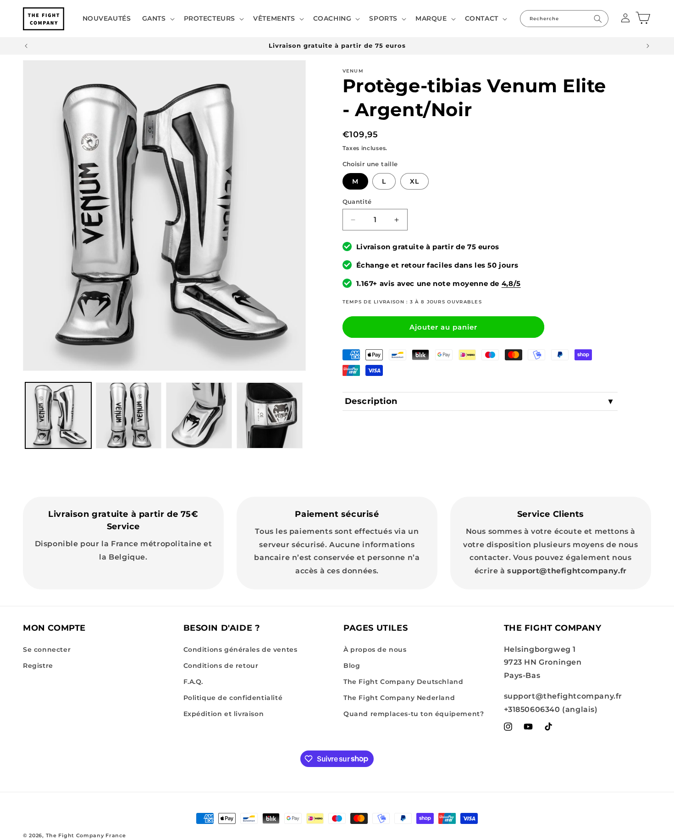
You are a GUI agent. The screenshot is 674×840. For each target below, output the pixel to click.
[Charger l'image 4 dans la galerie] (270, 415)
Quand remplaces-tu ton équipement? (413, 714)
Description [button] (371, 401)
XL (414, 181)
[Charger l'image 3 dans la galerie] (199, 415)
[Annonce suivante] (648, 46)
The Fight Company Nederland (399, 698)
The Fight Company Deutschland (403, 682)
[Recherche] (598, 19)
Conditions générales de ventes (240, 649)
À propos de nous (375, 649)
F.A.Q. (193, 682)
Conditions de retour (221, 665)
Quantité (357, 201)
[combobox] (564, 19)
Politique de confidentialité (233, 698)
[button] (157, 18)
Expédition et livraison (223, 714)
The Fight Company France (86, 835)
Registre (38, 665)
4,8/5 (511, 283)
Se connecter (47, 649)
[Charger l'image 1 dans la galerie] (58, 415)
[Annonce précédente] (26, 46)
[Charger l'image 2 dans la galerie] (129, 415)
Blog (351, 665)
